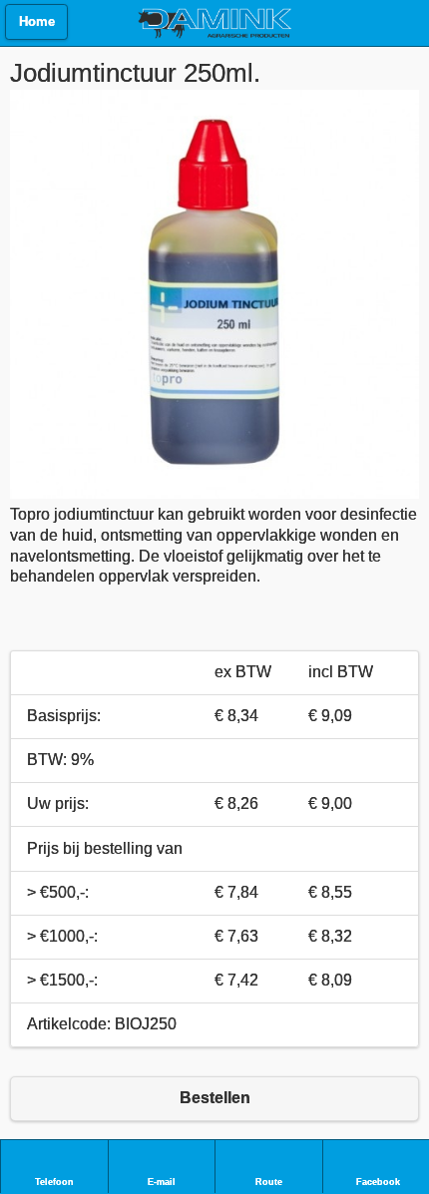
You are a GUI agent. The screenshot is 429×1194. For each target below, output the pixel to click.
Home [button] (37, 22)
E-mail (162, 1182)
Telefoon (54, 1182)
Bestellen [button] (215, 1097)
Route (268, 1182)
